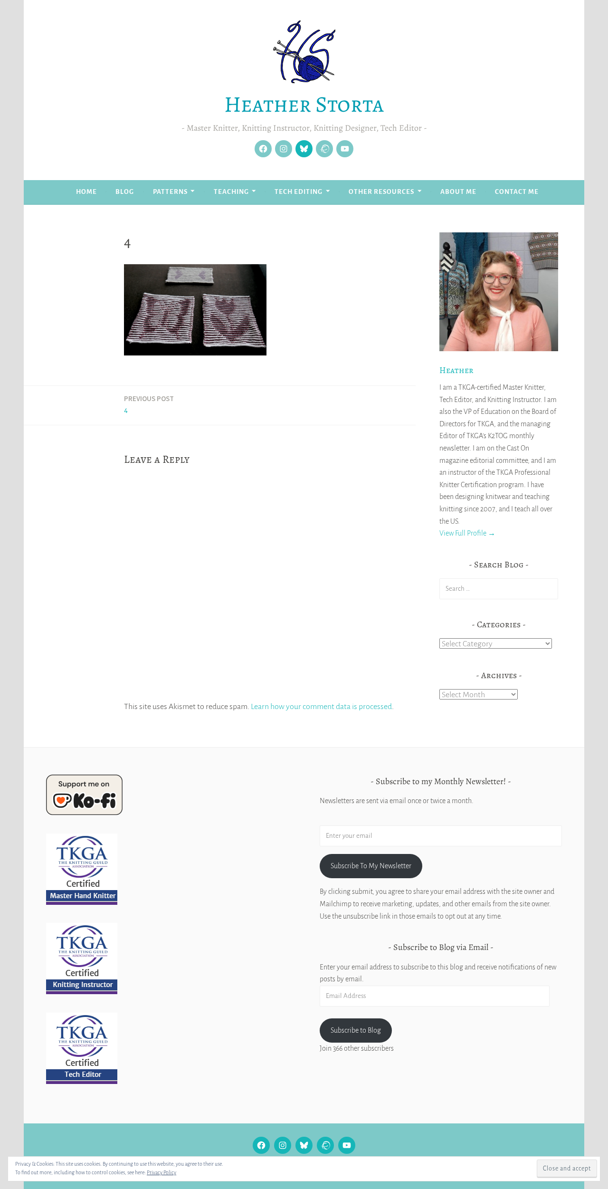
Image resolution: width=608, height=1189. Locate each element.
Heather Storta (304, 104)
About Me (458, 191)
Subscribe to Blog (356, 1030)
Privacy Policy (161, 1172)
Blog (124, 191)
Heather (456, 370)
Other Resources (381, 191)
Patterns (170, 191)
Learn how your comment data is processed (321, 706)
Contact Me (517, 191)
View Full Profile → (467, 533)
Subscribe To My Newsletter (371, 866)
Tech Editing (299, 191)
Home (86, 191)
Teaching (231, 191)
